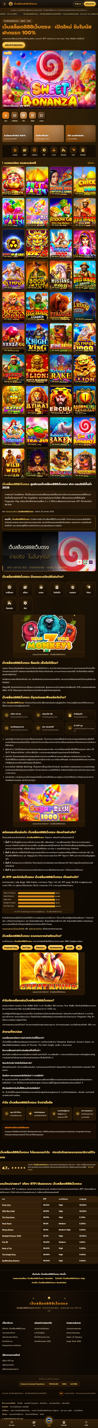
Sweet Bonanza (73, 1332)
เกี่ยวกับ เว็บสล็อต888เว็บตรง (14, 1328)
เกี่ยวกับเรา (43, 1403)
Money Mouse (7, 1230)
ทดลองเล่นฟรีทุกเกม (16, 1414)
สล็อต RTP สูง (8, 1360)
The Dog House (8, 1217)
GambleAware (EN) (42, 1341)
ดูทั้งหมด (91, 163)
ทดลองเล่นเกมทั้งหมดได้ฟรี (13, 928)
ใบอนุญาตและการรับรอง (11, 1345)
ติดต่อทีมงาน (7, 1341)
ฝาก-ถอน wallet (66, 1410)
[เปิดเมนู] (4, 4)
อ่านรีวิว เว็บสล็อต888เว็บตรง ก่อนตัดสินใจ (49, 1282)
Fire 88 (5, 1242)
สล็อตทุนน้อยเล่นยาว (10, 1369)
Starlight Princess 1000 (11, 1236)
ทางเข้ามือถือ (78, 1410)
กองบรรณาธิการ (8, 1332)
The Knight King (9, 1254)
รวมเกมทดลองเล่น (73, 1328)
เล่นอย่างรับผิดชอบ (41, 1328)
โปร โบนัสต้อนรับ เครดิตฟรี (19, 1407)
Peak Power (7, 1223)
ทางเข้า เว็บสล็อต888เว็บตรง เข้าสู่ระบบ (45, 1410)
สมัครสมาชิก (89, 4)
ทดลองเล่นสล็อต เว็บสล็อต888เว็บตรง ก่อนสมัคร (33, 1278)
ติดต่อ (42, 1414)
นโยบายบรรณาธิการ (10, 1337)
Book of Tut (7, 1248)
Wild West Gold (8, 1211)
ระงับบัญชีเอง (39, 1332)
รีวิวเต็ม (20, 1403)
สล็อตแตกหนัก (8, 1365)
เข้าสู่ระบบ (78, 4)
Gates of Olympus (74, 1337)
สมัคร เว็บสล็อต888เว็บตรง (20, 1410)
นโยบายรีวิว (66, 1403)
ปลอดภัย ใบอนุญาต (31, 1403)
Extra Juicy (6, 1205)
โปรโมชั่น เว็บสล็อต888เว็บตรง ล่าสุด (70, 1278)
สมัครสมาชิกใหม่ (35, 928)
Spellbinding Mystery (11, 1261)
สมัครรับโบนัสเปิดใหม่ (13, 45)
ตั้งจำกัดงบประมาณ (42, 1337)
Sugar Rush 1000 (73, 1341)
